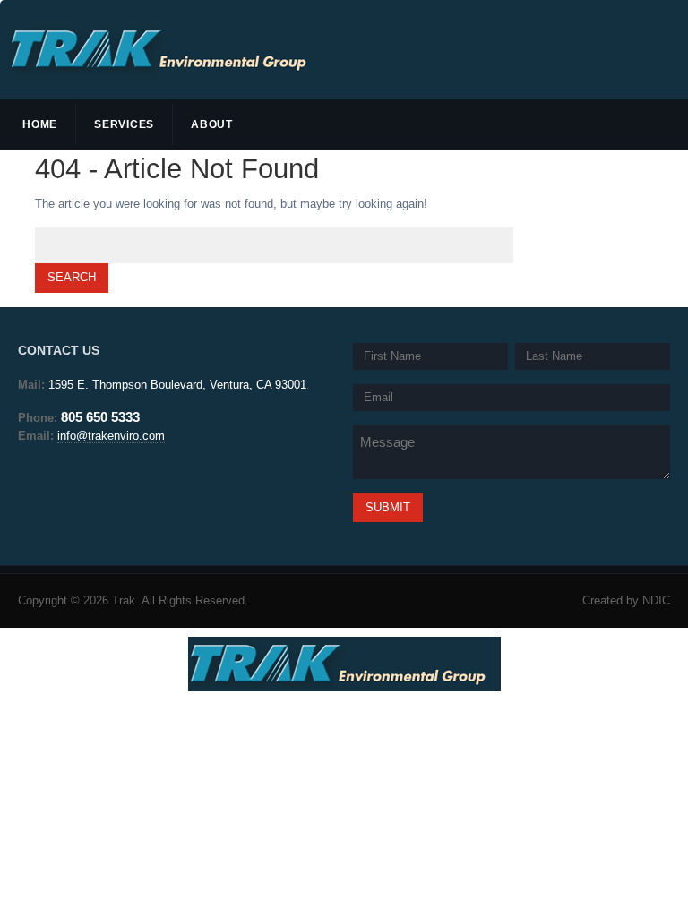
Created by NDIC (626, 600)
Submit (388, 507)
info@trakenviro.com (111, 435)
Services (124, 124)
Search (71, 277)
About (212, 124)
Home (39, 124)
